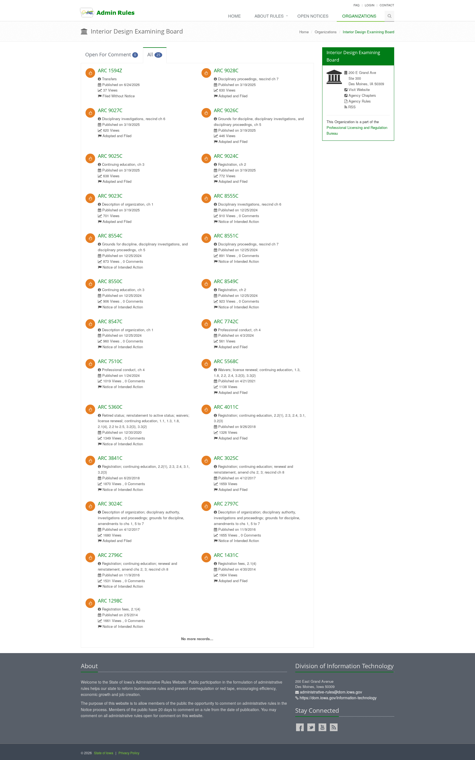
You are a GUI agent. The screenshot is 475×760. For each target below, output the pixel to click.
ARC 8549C (226, 281)
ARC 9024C (226, 156)
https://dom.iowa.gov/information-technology (338, 697)
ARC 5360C (110, 407)
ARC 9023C (110, 195)
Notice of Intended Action (239, 221)
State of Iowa (103, 752)
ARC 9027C (110, 110)
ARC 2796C (110, 555)
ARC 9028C (226, 70)
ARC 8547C (110, 321)
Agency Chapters (362, 95)
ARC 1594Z (110, 70)
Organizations (359, 16)
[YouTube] (322, 727)
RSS (352, 106)
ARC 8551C (226, 235)
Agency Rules (360, 101)
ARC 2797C (226, 503)
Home (234, 16)
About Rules (269, 16)
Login (369, 5)
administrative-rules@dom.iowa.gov (331, 692)
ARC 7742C (226, 321)
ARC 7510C (110, 361)
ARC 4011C (226, 407)
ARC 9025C (110, 156)
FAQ (357, 5)
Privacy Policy (128, 752)
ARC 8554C (110, 235)
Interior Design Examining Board (136, 31)
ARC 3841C (110, 458)
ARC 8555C (226, 195)
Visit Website (359, 89)
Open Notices (312, 16)
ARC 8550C (110, 281)
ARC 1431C (226, 555)
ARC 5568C (226, 361)
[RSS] (334, 727)
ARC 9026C (226, 110)
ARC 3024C (110, 503)
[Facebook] (300, 727)
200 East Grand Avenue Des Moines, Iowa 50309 (336, 689)
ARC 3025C (226, 458)
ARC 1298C (110, 600)
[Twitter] (311, 727)
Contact (387, 5)
